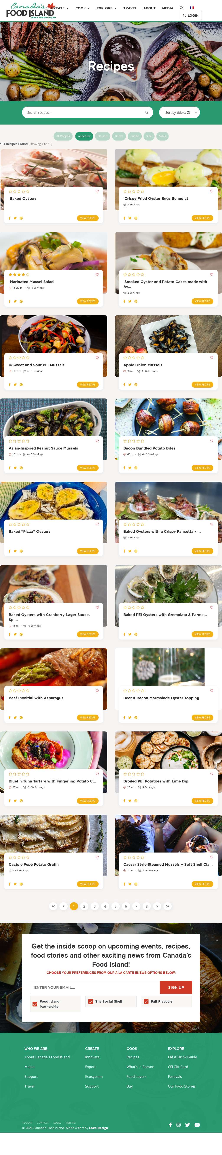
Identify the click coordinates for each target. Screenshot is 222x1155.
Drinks (119, 136)
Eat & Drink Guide (182, 1057)
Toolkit (27, 1123)
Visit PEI (70, 1123)
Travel (130, 8)
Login (193, 15)
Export (90, 1066)
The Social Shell (108, 1001)
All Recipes (63, 136)
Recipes (133, 1057)
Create (58, 8)
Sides (162, 136)
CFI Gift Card (178, 1066)
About (149, 8)
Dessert (103, 136)
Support (31, 1076)
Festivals (175, 1076)
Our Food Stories (182, 1086)
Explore (105, 8)
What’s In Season (140, 1066)
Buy (130, 1086)
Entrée (135, 136)
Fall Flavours (162, 1001)
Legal (57, 1123)
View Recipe (87, 218)
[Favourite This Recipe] (97, 191)
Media (167, 8)
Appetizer (84, 136)
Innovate (92, 1057)
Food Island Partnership (49, 1004)
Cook (80, 8)
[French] (192, 10)
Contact (43, 1123)
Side (149, 136)
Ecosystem (94, 1076)
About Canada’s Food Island (47, 1057)
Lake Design (98, 1128)
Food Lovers (137, 1076)
